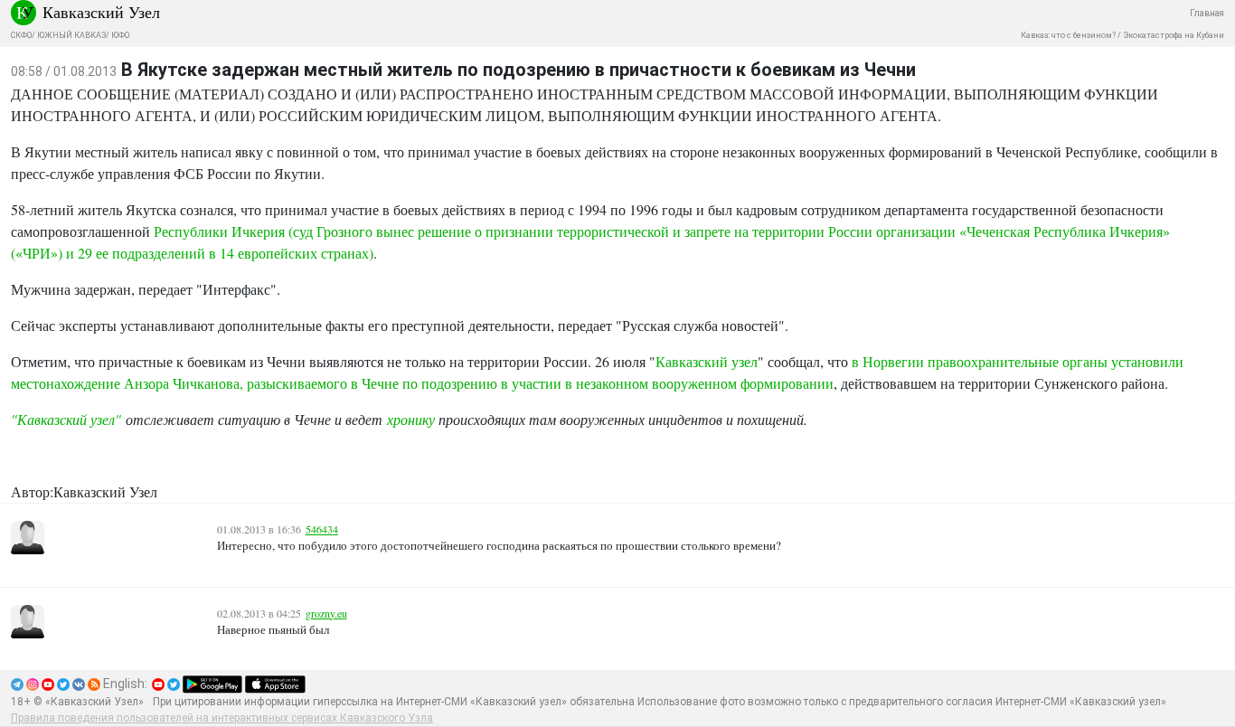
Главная (1207, 13)
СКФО (21, 35)
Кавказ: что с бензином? (1068, 35)
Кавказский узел (706, 361)
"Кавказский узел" (66, 419)
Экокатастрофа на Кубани (1173, 35)
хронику (412, 419)
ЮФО (120, 35)
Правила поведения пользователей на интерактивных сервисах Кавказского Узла (222, 718)
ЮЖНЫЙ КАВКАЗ (71, 35)
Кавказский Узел (101, 12)
